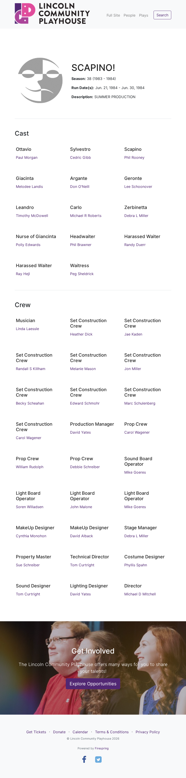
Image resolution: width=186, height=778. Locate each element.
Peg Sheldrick (82, 273)
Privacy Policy (148, 732)
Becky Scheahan (30, 403)
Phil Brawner (80, 244)
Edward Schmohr (85, 403)
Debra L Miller (136, 215)
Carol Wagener (28, 437)
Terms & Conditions (112, 732)
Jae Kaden (133, 334)
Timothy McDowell (32, 215)
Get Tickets (36, 732)
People (129, 15)
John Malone (81, 507)
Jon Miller (132, 368)
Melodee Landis (29, 186)
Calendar (80, 732)
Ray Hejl (23, 273)
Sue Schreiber (28, 565)
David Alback (81, 536)
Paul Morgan (26, 157)
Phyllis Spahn (135, 565)
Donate (59, 732)
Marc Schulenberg (139, 403)
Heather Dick (81, 334)
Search (162, 15)
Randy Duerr (135, 244)
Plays (143, 15)
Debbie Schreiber (85, 467)
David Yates (80, 432)
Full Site (113, 15)
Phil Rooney (134, 157)
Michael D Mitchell (140, 594)
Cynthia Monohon (31, 536)
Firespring (102, 748)
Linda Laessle (27, 328)
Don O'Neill (79, 186)
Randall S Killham (30, 368)
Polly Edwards (28, 244)
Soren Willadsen (29, 507)
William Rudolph (29, 467)
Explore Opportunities (93, 683)
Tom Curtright (82, 565)
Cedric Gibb (80, 157)
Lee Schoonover (138, 186)
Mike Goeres (135, 472)
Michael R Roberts (85, 215)
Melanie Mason (83, 368)
